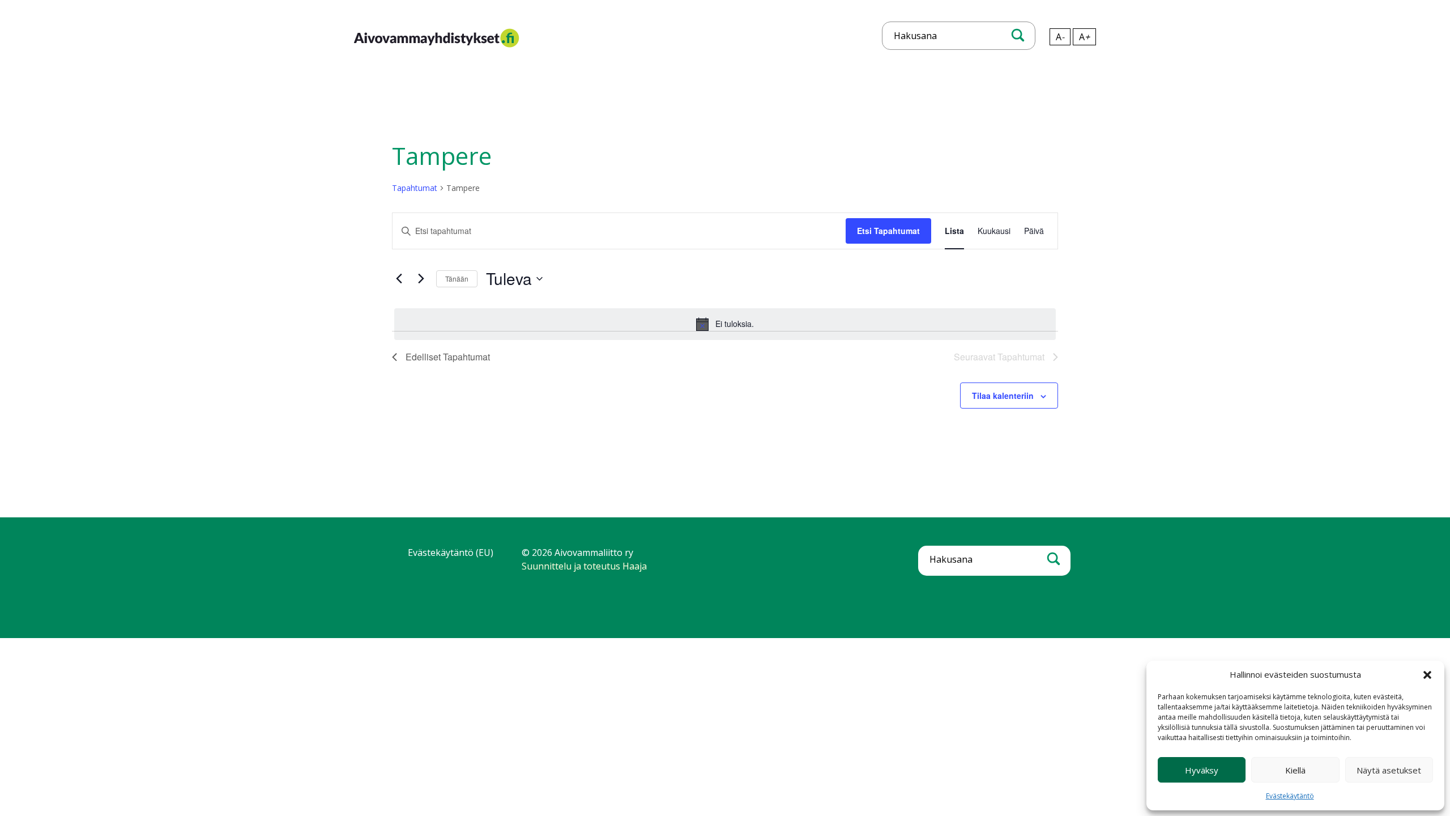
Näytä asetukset (1389, 770)
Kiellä (1295, 770)
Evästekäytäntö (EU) (450, 552)
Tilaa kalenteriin (1003, 395)
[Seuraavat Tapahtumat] (421, 279)
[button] (1427, 675)
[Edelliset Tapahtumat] (399, 279)
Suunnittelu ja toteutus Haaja (584, 566)
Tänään (456, 278)
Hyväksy (1201, 770)
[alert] (725, 324)
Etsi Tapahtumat (888, 230)
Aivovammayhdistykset (402, 47)
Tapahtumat (414, 187)
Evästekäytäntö (1290, 796)
